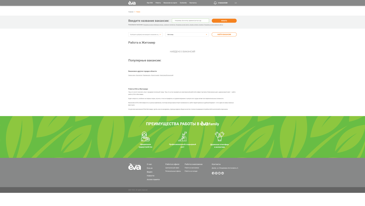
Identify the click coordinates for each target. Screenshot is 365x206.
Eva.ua (149, 168)
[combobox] (145, 34)
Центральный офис (172, 168)
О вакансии (222, 3)
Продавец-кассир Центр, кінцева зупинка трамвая (190, 24)
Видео (149, 172)
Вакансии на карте (170, 3)
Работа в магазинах (192, 168)
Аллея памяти (153, 179)
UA (236, 3)
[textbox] (145, 35)
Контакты (193, 3)
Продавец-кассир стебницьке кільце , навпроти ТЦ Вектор (159, 24)
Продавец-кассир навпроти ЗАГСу (213, 24)
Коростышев (155, 75)
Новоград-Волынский (166, 75)
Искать (224, 21)
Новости (150, 176)
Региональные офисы (173, 171)
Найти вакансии (224, 34)
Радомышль (146, 75)
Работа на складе (191, 171)
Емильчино (131, 75)
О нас (149, 164)
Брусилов (139, 75)
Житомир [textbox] (170, 34)
